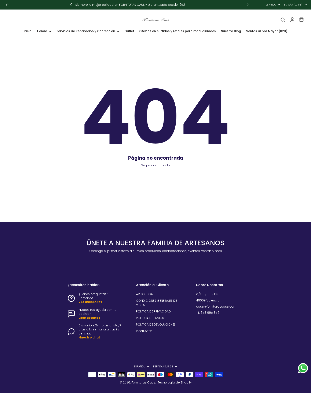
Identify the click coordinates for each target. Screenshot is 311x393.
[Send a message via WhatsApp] (303, 368)
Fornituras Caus (143, 382)
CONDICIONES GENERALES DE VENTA (156, 303)
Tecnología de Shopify (175, 382)
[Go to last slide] (7, 5)
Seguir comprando (155, 165)
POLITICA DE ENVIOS (150, 318)
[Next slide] (247, 5)
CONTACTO (144, 331)
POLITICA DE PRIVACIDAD (153, 311)
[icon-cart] (301, 19)
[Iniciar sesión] (292, 19)
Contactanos (89, 318)
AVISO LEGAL (145, 294)
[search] (282, 19)
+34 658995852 (90, 302)
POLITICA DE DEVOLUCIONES (156, 325)
